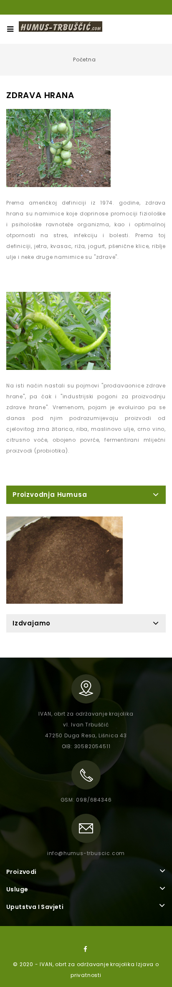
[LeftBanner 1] (64, 560)
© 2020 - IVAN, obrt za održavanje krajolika (74, 964)
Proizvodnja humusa (50, 494)
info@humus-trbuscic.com (86, 853)
